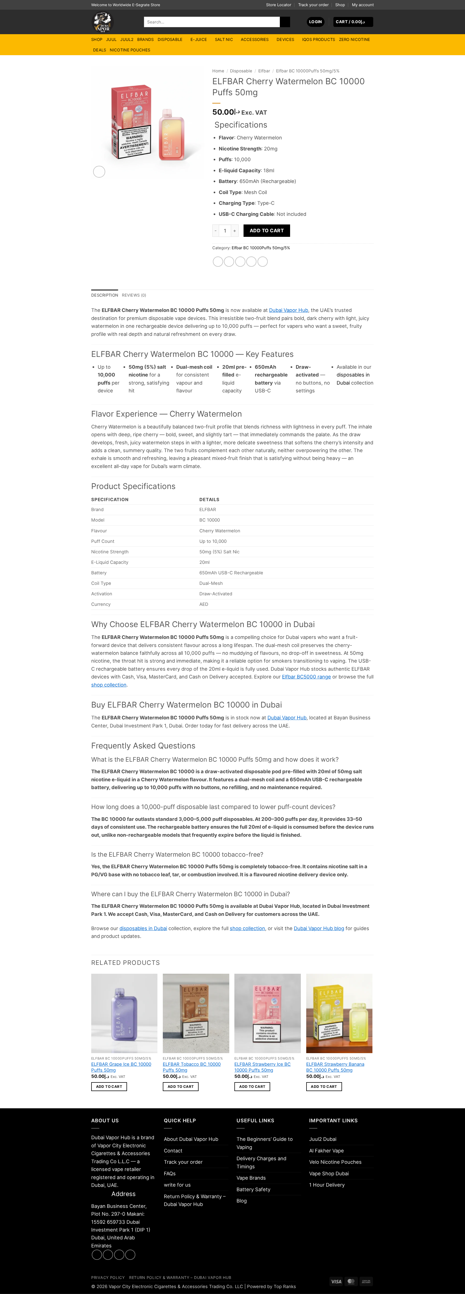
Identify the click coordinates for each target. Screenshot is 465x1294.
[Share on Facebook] (218, 261)
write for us (177, 1185)
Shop (340, 4)
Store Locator (278, 4)
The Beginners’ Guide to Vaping (265, 1143)
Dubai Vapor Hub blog (319, 928)
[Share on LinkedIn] (263, 261)
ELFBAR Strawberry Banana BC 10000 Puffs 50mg (335, 1067)
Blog (242, 1201)
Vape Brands (251, 1178)
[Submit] (285, 22)
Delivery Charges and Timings (261, 1162)
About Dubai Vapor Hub (191, 1139)
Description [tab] (104, 295)
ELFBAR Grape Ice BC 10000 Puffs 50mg (121, 1067)
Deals (99, 50)
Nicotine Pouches (130, 50)
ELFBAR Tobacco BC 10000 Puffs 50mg (192, 1067)
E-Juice (199, 39)
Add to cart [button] (109, 1086)
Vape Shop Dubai (329, 1173)
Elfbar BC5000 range (306, 677)
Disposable (170, 39)
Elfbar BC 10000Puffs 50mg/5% (308, 70)
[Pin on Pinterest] (251, 261)
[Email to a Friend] (240, 261)
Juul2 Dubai (322, 1139)
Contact (173, 1151)
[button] (316, 22)
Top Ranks (285, 1286)
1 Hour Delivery (327, 1185)
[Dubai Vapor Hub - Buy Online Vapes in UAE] (113, 22)
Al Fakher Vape (326, 1151)
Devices (285, 39)
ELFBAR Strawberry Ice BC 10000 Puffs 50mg (262, 1067)
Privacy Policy (108, 1277)
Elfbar (264, 70)
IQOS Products (318, 39)
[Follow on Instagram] (108, 1255)
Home (218, 70)
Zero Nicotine (354, 39)
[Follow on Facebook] (97, 1255)
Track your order (313, 4)
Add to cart (267, 230)
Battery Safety (253, 1189)
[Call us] (130, 1255)
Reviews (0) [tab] (134, 295)
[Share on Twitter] (229, 261)
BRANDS (145, 39)
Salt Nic (224, 39)
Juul (111, 39)
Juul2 (126, 39)
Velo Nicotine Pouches (335, 1162)
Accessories (255, 39)
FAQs (170, 1173)
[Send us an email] (119, 1255)
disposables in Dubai (143, 928)
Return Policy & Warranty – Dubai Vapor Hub (195, 1200)
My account (363, 4)
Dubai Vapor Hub (288, 310)
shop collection (108, 685)
